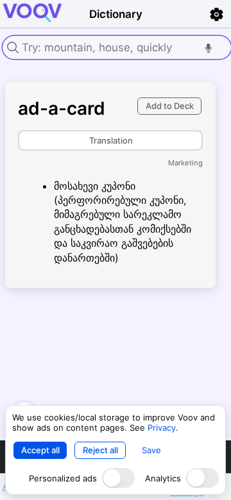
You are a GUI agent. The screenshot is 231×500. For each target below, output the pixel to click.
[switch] (118, 478)
